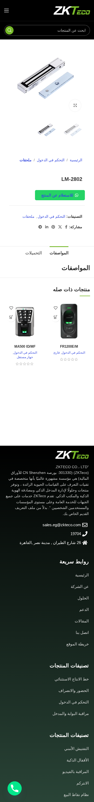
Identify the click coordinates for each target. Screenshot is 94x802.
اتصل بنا (82, 632)
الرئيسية (76, 160)
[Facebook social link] (66, 227)
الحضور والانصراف (73, 690)
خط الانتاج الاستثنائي (72, 679)
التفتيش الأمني (76, 748)
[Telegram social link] (40, 227)
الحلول (83, 598)
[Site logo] (72, 10)
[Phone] (15, 788)
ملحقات (26, 160)
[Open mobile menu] (6, 10)
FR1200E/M (69, 346)
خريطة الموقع (77, 644)
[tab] (59, 252)
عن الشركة (80, 586)
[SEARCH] (9, 30)
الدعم (84, 609)
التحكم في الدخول (50, 160)
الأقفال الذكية (78, 760)
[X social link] (60, 227)
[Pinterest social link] (53, 227)
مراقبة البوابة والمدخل (70, 713)
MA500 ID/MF (25, 346)
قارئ (56, 352)
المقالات (82, 621)
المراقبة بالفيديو (75, 771)
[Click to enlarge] (75, 105)
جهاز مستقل (25, 357)
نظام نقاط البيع (76, 794)
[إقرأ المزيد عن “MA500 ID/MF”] (11, 317)
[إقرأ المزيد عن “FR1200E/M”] (55, 317)
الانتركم (83, 783)
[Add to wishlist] (55, 308)
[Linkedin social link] (47, 227)
